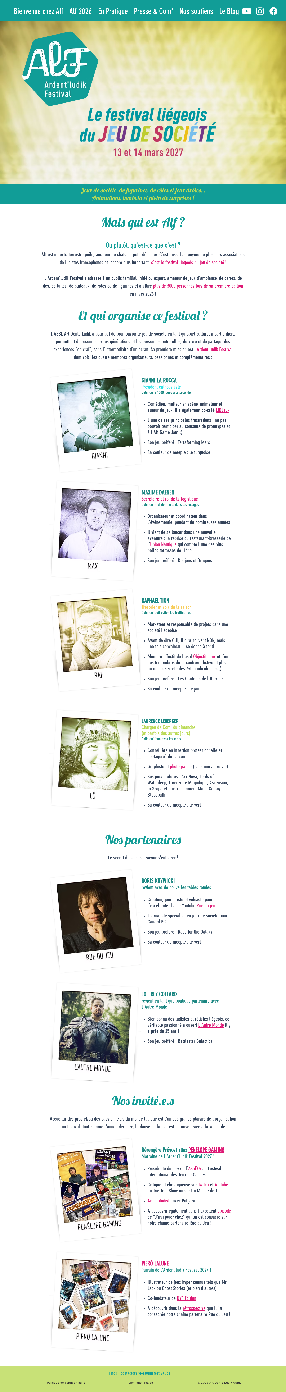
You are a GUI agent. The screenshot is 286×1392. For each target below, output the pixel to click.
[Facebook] (273, 11)
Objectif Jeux (204, 656)
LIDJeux (222, 410)
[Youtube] (246, 11)
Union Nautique (163, 544)
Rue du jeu (206, 906)
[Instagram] (260, 11)
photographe (181, 766)
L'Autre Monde (211, 1025)
